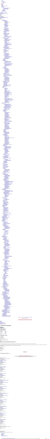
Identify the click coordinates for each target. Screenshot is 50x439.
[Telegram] (3, 327)
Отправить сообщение (2, 431)
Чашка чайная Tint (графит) (3, 375)
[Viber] (2, 327)
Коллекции (4, 1)
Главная (2, 0)
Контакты (2, 6)
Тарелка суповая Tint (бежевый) (3, 388)
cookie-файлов (38, 438)
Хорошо (46, 438)
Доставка (2, 5)
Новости (2, 434)
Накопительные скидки (6, 8)
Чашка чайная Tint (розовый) (3, 362)
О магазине (2, 433)
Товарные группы (4, 2)
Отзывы (2, 11)
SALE (2, 3)
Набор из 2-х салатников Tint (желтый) (4, 395)
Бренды (2, 4)
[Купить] (0, 392)
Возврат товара (4, 10)
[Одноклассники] (1, 327)
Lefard (22, 343)
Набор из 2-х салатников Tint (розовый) (4, 382)
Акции (3, 7)
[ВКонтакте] (0, 327)
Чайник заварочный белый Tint (3, 408)
